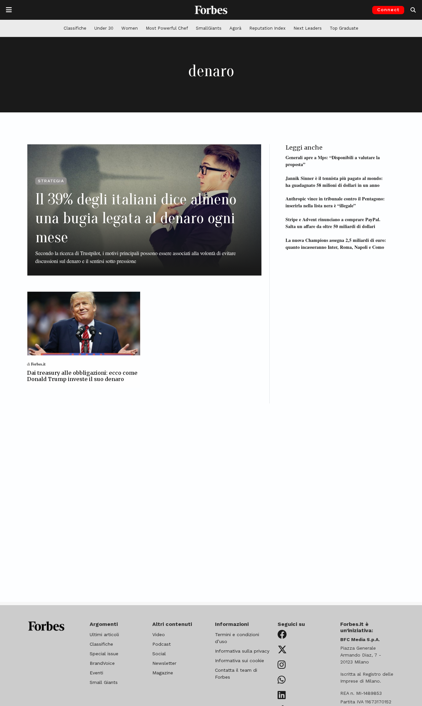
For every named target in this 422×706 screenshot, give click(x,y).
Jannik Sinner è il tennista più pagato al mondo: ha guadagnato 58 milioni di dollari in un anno (334, 181)
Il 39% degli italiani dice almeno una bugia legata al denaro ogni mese (135, 218)
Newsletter (164, 663)
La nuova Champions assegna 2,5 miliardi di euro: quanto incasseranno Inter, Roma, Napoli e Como (336, 243)
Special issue (104, 653)
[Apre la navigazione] (9, 10)
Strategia (51, 181)
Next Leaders (307, 28)
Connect (388, 9)
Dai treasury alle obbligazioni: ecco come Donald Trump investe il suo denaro (82, 375)
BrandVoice (102, 663)
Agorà (235, 28)
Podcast (161, 644)
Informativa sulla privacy (242, 651)
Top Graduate (344, 28)
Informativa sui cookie (239, 660)
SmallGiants (209, 28)
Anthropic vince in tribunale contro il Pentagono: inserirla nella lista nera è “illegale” (335, 202)
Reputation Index (267, 28)
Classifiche (75, 28)
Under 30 (103, 28)
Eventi (96, 672)
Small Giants (104, 682)
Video (158, 634)
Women (129, 28)
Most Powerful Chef (167, 28)
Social (159, 653)
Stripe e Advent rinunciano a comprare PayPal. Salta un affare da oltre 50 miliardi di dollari (333, 222)
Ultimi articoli (104, 634)
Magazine (162, 672)
